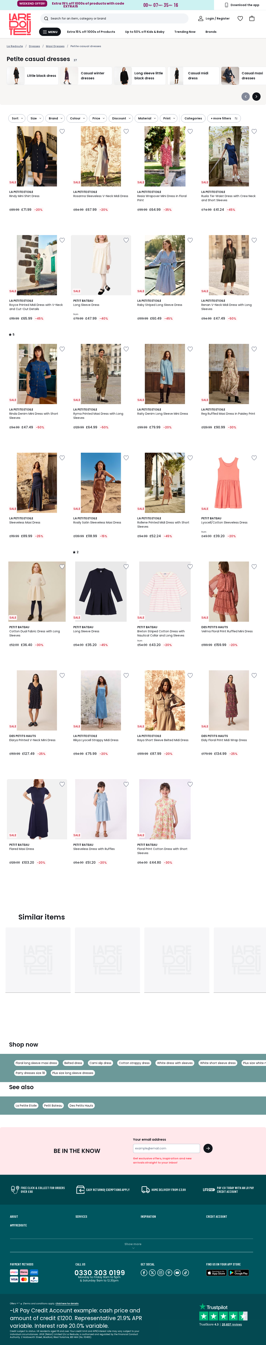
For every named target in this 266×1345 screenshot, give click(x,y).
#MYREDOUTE (18, 1225)
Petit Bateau (53, 1105)
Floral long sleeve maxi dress (36, 1063)
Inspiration (148, 1216)
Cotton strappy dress (134, 1063)
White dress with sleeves (175, 1063)
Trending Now (185, 32)
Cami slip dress (100, 1063)
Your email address (149, 1139)
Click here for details (67, 1303)
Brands (211, 32)
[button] (252, 18)
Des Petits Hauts (81, 1105)
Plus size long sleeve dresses (72, 1073)
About (14, 1216)
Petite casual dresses (85, 46)
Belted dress (73, 1063)
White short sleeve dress (218, 1063)
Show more (133, 1244)
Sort (15, 118)
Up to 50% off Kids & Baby (145, 32)
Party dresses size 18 (30, 1073)
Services (81, 1216)
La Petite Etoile (26, 1105)
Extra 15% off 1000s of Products (91, 32)
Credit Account (216, 1216)
